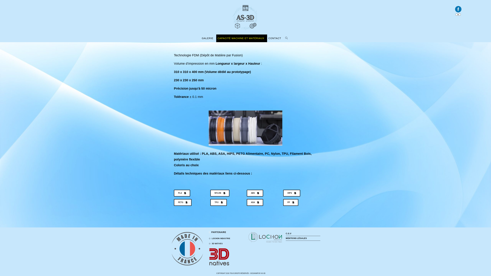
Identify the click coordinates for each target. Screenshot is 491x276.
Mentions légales (296, 238)
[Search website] (287, 38)
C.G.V (288, 233)
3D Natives (217, 244)
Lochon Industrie (221, 238)
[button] (182, 193)
